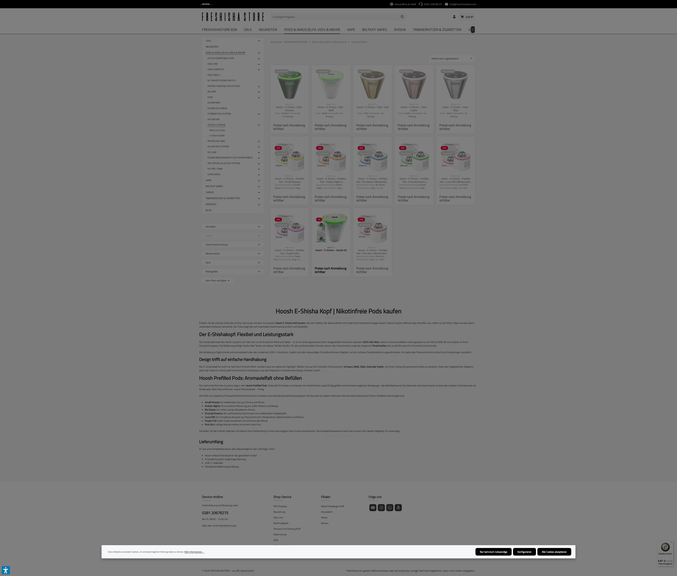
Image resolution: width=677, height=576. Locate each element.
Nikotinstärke (213, 253)
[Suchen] (402, 17)
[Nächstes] (473, 29)
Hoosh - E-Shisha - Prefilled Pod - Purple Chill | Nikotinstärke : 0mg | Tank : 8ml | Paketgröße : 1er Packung (289, 252)
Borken (325, 523)
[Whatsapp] (389, 507)
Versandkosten (402, 570)
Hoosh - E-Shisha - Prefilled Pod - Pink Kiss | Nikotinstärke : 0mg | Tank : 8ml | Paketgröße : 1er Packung (372, 252)
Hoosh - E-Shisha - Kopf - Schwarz (289, 109)
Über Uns (278, 517)
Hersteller (211, 226)
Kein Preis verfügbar (216, 280)
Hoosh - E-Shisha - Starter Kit (331, 250)
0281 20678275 (215, 513)
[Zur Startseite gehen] (233, 17)
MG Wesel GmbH (245, 570)
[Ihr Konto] (454, 17)
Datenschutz (280, 534)
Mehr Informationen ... (194, 551)
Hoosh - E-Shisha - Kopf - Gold (372, 107)
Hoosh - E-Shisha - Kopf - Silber (455, 109)
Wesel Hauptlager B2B (332, 506)
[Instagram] (381, 507)
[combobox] (334, 17)
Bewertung (279, 512)
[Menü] (671, 543)
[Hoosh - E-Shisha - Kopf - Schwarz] (289, 84)
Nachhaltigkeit (280, 523)
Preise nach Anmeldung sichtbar (289, 127)
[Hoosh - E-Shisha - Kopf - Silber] (455, 84)
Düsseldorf (326, 512)
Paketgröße (212, 271)
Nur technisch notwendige (493, 552)
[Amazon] (398, 507)
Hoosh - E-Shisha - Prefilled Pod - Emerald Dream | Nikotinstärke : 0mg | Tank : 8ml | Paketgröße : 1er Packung (414, 180)
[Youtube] (372, 507)
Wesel (324, 517)
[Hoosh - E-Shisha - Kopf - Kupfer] (414, 84)
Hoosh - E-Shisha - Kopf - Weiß (331, 109)
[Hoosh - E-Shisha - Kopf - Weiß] (331, 84)
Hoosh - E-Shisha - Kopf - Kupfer (414, 109)
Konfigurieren (524, 552)
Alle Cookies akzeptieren (554, 552)
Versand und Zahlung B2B (287, 529)
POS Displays (280, 506)
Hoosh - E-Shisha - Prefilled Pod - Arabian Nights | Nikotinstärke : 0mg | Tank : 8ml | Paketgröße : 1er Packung (331, 180)
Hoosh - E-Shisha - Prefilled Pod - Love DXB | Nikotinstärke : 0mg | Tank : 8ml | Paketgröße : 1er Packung (455, 180)
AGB (275, 540)
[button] (259, 41)
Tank (208, 262)
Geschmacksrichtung (217, 244)
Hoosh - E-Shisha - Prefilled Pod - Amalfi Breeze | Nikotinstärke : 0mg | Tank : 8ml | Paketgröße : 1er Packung (289, 180)
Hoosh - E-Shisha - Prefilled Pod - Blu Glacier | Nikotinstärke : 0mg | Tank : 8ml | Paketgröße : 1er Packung (372, 180)
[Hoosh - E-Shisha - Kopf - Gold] (372, 84)
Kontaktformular (227, 525)
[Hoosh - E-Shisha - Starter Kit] (331, 227)
